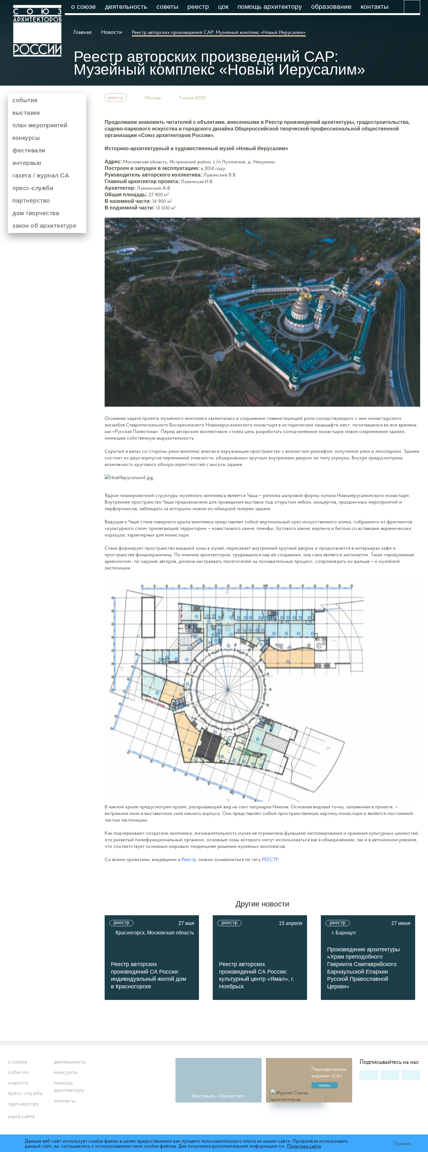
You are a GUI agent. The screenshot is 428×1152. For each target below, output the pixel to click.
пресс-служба (33, 188)
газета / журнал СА (41, 175)
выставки (26, 112)
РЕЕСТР (270, 859)
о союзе (83, 6)
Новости (111, 31)
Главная (83, 31)
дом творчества (36, 212)
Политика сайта (304, 1146)
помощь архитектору (269, 6)
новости (18, 1082)
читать (325, 1085)
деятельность (126, 6)
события (25, 100)
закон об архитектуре (44, 225)
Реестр (198, 6)
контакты (375, 6)
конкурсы (26, 138)
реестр (115, 97)
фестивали (29, 150)
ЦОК (223, 6)
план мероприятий (40, 125)
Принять (403, 1143)
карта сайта (21, 1116)
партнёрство (31, 200)
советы (167, 6)
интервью (27, 163)
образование (331, 6)
